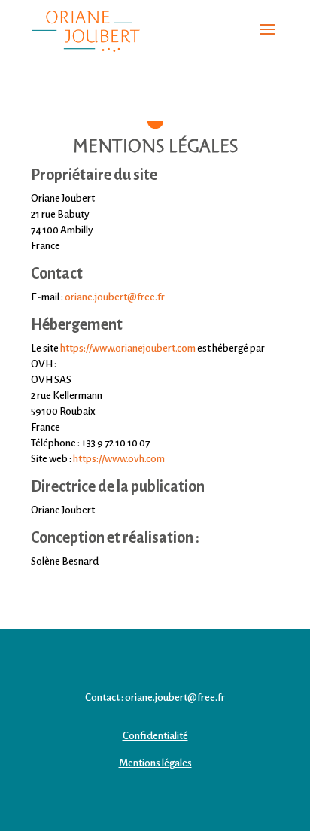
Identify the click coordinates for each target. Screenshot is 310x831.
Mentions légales (155, 763)
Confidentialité (155, 735)
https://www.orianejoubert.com (128, 348)
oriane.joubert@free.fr (175, 697)
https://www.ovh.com (119, 458)
